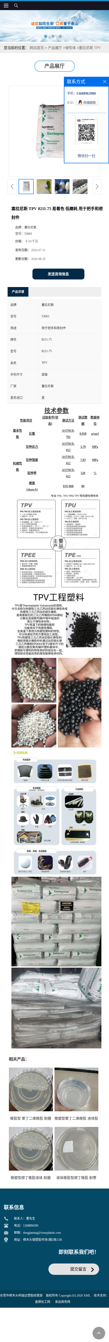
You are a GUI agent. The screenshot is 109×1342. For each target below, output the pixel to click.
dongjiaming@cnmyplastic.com (42, 1232)
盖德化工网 (42, 1302)
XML (87, 1295)
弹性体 (70, 48)
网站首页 (37, 48)
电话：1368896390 (26, 1225)
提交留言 (78, 1269)
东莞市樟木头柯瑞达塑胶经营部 (21, 1295)
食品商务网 (62, 1302)
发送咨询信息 (58, 274)
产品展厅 (55, 48)
